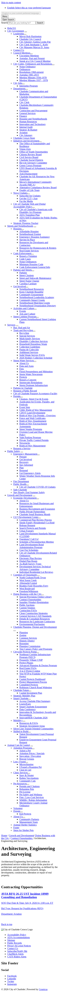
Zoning (22, 635)
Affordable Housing (29, 231)
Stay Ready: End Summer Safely (29, 492)
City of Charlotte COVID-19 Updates (37, 487)
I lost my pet (25, 770)
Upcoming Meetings (29, 55)
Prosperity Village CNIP (31, 660)
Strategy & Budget (28, 130)
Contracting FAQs (28, 610)
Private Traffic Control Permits (34, 440)
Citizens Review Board (30, 154)
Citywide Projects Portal (24, 651)
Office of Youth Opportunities (33, 151)
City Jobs (17, 83)
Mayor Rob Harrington (30, 36)
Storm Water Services (23, 360)
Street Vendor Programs (30, 429)
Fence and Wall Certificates (32, 418)
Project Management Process (33, 682)
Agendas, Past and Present (32, 58)
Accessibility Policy (16, 934)
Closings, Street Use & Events (33, 399)
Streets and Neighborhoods (20, 226)
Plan (21, 467)
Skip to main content (11, 2)
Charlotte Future (21, 690)
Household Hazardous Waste (33, 344)
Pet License (24, 792)
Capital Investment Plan (30, 693)
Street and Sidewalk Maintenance (35, 278)
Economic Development (24, 498)
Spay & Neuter (26, 775)
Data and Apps (26, 366)
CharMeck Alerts (15, 954)
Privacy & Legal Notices (19, 945)
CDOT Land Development (32, 412)
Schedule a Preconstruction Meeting (36, 542)
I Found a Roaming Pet (30, 767)
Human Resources (28, 121)
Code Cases (25, 259)
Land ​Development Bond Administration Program (31, 546)
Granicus (43, 989)
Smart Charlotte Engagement (33, 706)
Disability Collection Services (33, 341)
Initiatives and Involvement (26, 140)
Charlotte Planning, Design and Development (35, 627)
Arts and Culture (27, 314)
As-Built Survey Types (30, 564)
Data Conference (27, 709)
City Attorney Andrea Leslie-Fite (35, 42)
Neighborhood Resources (31, 289)
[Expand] (26, 31)
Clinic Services (20, 772)
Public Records (14, 943)
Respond (23, 470)
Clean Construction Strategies (33, 613)
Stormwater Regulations (30, 382)
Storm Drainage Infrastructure (33, 385)
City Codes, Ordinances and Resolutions (32, 64)
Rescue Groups (26, 759)
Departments (19, 88)
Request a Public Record (25, 390)
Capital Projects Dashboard (32, 679)
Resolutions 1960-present (31, 72)
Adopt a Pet (25, 750)
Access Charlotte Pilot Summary (34, 701)
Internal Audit (26, 127)
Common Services (28, 638)
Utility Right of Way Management (35, 410)
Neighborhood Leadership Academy (36, 297)
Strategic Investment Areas (32, 726)
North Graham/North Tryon (32, 577)
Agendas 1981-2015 (29, 75)
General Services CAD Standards (35, 616)
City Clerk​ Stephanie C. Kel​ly (33, 44)
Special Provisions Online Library (35, 597)
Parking (23, 272)
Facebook (12, 976)
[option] (32, 7)
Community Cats (27, 781)
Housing (17, 228)
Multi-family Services (29, 338)
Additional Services (28, 352)
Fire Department (21, 481)
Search (4, 22)
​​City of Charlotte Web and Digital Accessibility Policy (29, 205)
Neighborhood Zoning (30, 234)
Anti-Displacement (28, 173)
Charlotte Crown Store (24, 138)
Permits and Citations (29, 786)
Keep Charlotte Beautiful (31, 292)
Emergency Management (25, 454)
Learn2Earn (25, 704)
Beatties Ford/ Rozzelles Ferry (33, 586)
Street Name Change (29, 281)
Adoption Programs (22, 748)
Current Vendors (27, 607)
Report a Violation (28, 256)
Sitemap (11, 940)
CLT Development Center (25, 517)
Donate (16, 811)
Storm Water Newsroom (31, 374)
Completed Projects (28, 684)
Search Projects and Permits (32, 528)
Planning (23, 632)
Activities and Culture (23, 308)
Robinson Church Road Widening (35, 687)
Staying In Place (27, 239)
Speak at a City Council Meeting (35, 61)
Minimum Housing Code (31, 264)
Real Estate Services (29, 250)
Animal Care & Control (18, 745)
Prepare (23, 456)
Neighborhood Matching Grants (34, 303)
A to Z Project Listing (29, 671)
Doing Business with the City (27, 594)
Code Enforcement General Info (34, 267)
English (29, 7)
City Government (15, 31)
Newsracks (24, 443)
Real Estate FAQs (27, 668)
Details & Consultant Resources (34, 618)
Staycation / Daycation (30, 756)
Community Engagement (31, 294)
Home (4, 835)
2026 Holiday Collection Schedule (35, 358)
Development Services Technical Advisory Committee (35, 568)
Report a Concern (27, 379)
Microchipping (26, 764)
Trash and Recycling (23, 330)
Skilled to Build (20, 731)
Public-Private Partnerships (32, 511)
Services (11, 325)
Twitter (10, 981)
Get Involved (19, 286)
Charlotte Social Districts (31, 160)
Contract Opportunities (30, 599)
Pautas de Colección (29, 349)
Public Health (19, 484)
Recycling (24, 333)
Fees (21, 368)
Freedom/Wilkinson (28, 591)
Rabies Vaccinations (29, 778)
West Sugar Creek (28, 580)
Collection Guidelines (29, 347)
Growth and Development (19, 495)
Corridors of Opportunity (25, 575)
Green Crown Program (30, 165)
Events (22, 311)
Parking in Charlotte (23, 388)
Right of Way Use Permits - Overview (37, 415)
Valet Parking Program (30, 437)
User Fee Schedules (28, 550)
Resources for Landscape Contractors (37, 621)
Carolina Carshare (28, 283)
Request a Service (21, 448)
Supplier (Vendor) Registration (34, 602)
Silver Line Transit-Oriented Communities (33, 728)
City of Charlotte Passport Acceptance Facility (35, 393)
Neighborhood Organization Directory (37, 305)
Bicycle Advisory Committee (33, 162)
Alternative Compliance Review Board (38, 187)
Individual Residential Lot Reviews (36, 572)
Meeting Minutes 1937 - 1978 (33, 80)
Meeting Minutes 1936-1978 (33, 77)
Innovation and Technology (32, 124)
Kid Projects (25, 814)
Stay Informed (26, 465)
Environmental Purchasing (32, 624)
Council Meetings (21, 53)
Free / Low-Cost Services (31, 797)
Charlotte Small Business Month (34, 514)
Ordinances (24, 69)
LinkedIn (11, 978)
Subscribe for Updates (30, 195)
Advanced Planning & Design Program (38, 665)
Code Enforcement (22, 253)
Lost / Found (19, 761)
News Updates (20, 193)
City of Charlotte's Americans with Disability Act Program (35, 211)
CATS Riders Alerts (16, 956)
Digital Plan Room (28, 561)
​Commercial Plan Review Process (35, 520)
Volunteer (18, 808)
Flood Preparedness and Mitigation (36, 371)
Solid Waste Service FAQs (32, 355)
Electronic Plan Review (30, 558)
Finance (23, 116)
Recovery (24, 462)
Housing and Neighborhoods (33, 119)
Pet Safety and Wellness (30, 794)
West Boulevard (27, 588)
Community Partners (29, 819)
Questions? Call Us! (29, 539)
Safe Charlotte (20, 489)
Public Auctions (26, 605)
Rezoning (24, 643)
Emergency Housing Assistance (34, 237)
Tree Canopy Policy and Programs (35, 649)
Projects (23, 377)
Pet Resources (20, 783)
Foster (16, 827)
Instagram (12, 984)
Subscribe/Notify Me (17, 951)
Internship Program (28, 86)
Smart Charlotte (20, 698)
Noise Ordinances (27, 261)
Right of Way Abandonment (32, 421)
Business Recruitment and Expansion (37, 509)
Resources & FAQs (28, 723)
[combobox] (21, 13)
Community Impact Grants (32, 300)
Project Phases (26, 662)
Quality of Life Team (29, 190)
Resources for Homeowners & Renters (37, 248)
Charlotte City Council (30, 39)
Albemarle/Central (28, 583)
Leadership (18, 33)
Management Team (28, 822)
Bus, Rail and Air (21, 327)
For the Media (26, 201)
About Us (24, 363)
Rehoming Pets (26, 789)
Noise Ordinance (27, 66)
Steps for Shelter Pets (23, 830)
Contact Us (18, 50)
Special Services (27, 336)
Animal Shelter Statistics (25, 825)
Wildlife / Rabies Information (33, 800)
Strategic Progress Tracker (25, 223)
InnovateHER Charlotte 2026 (33, 717)
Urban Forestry (26, 531)
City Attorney (25, 135)
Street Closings (26, 275)
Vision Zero (25, 149)
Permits (16, 396)
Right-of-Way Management (32, 445)
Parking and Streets (22, 270)
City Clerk (24, 102)
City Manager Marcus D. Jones (34, 47)
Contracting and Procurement (33, 110)
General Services (27, 113)
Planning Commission (29, 646)
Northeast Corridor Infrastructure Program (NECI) (35, 656)
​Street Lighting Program (24, 316)
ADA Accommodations (18, 937)
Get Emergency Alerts (30, 473)
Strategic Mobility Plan (24, 695)
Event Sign (24, 407)
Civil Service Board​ (28, 157)
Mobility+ (18, 720)
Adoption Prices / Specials (31, 753)
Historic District (26, 640)
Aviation (23, 132)
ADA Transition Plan (29, 215)
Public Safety (13, 451)
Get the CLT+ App (28, 198)
